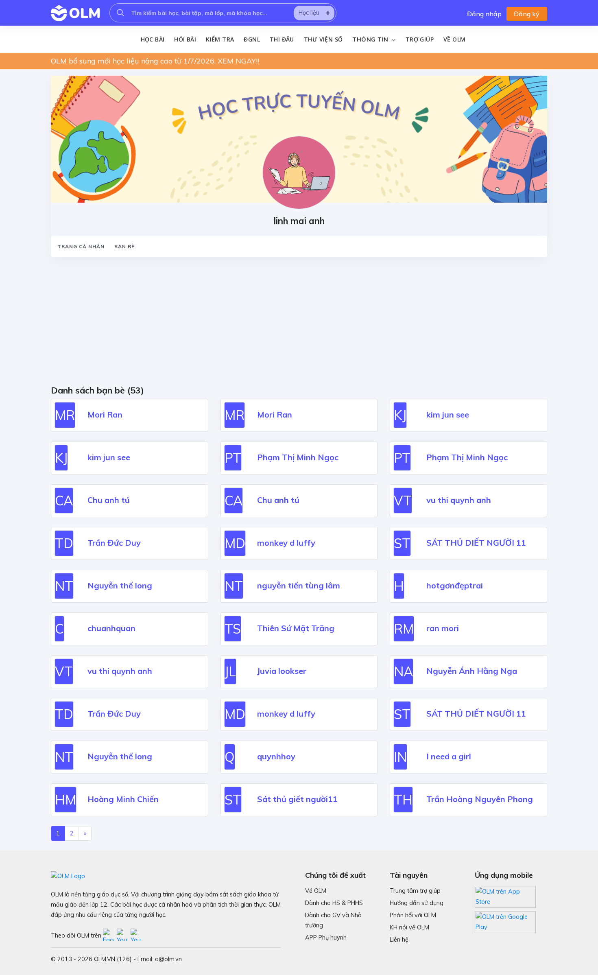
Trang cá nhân (81, 246)
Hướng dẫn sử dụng (416, 903)
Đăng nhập (484, 14)
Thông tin (371, 39)
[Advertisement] (295, 324)
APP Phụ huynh (326, 937)
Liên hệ (399, 939)
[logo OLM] (75, 13)
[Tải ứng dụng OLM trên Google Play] (505, 920)
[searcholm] (120, 13)
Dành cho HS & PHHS (334, 903)
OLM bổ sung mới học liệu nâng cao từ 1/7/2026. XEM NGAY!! (155, 61)
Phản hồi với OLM (413, 915)
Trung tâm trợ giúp (415, 890)
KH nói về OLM (409, 927)
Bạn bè (124, 246)
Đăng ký (526, 14)
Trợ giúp (420, 39)
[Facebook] (110, 935)
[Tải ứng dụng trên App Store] (505, 896)
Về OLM (454, 39)
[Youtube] (124, 935)
